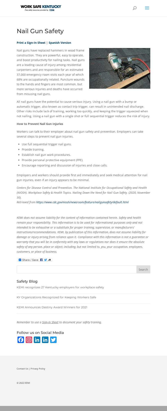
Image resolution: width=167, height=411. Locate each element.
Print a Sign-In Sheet (31, 43)
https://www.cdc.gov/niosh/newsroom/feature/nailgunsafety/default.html (82, 202)
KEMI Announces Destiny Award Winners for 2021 (52, 307)
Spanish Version (60, 43)
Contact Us (22, 368)
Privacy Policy (38, 368)
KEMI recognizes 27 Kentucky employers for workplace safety (60, 287)
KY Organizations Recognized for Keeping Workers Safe (56, 297)
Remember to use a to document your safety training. (59, 322)
